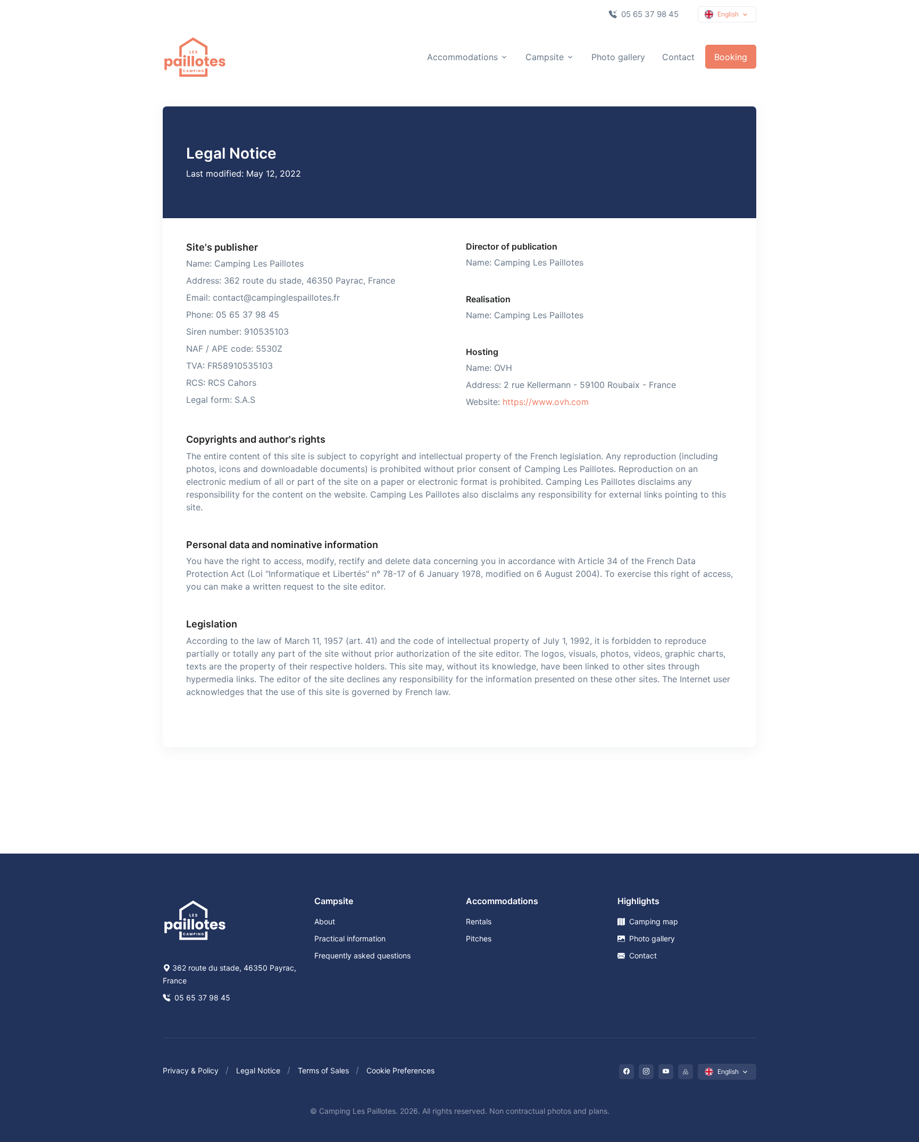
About (324, 921)
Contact (678, 57)
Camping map (652, 921)
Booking (730, 57)
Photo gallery (618, 57)
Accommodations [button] (462, 57)
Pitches (478, 938)
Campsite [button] (544, 57)
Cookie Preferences (400, 1070)
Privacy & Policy (191, 1070)
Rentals (478, 921)
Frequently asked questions (362, 955)
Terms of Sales (323, 1070)
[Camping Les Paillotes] (195, 57)
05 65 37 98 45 (649, 14)
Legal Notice (258, 1070)
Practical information (350, 938)
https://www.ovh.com (546, 401)
